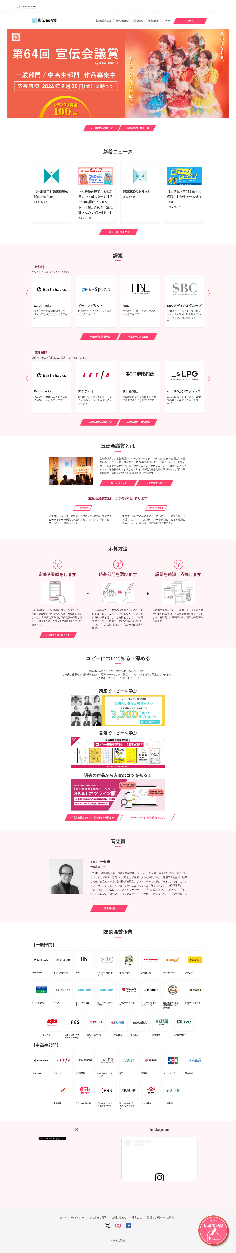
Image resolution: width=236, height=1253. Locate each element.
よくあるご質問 (97, 1217)
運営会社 (137, 1217)
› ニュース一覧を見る (118, 232)
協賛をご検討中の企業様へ (161, 1217)
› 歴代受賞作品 (154, 483)
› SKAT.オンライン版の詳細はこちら (147, 817)
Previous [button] (27, 292)
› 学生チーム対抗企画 (137, 336)
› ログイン (190, 20)
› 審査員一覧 (109, 908)
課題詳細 (138, 20)
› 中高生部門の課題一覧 (137, 128)
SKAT (167, 20)
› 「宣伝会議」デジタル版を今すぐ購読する (92, 817)
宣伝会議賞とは (103, 20)
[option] (51, 301)
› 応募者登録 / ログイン (58, 635)
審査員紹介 (153, 20)
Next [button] (209, 292)
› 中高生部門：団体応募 (138, 422)
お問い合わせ (119, 1217)
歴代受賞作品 (123, 20)
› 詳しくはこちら (118, 483)
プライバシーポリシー (72, 1217)
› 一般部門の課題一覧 (102, 128)
